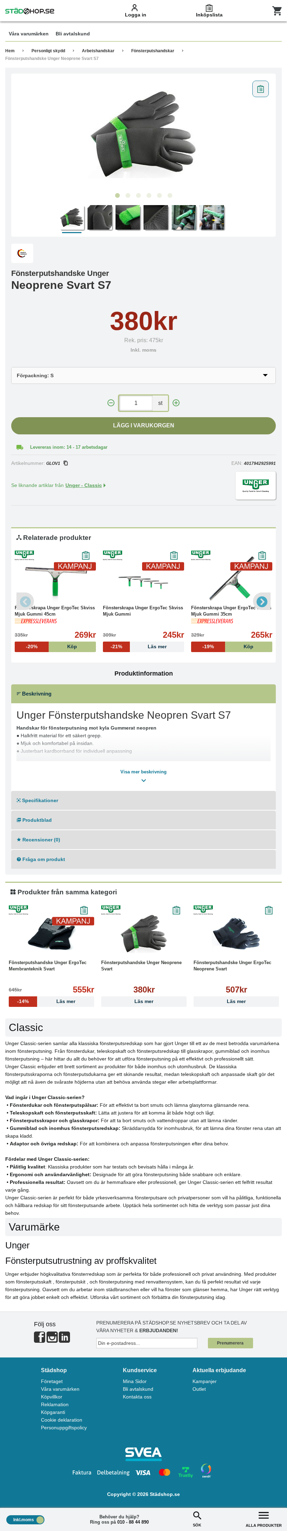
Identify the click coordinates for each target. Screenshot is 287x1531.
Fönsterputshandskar (152, 50)
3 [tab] (138, 195)
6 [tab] (169, 195)
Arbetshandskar (98, 50)
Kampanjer (204, 1381)
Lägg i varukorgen (143, 425)
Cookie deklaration (61, 1420)
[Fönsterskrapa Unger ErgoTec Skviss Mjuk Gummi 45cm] (55, 578)
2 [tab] (127, 195)
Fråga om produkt (43, 859)
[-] (110, 403)
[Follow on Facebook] (39, 1340)
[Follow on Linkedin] (64, 1340)
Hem (10, 50)
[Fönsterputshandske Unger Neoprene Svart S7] (143, 133)
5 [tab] (159, 195)
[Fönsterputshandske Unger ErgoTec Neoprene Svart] (236, 933)
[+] (176, 403)
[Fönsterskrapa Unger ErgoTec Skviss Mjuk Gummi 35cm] (231, 578)
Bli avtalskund (138, 1389)
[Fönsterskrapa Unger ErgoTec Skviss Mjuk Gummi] (143, 578)
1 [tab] (117, 195)
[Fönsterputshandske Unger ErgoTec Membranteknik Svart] (51, 933)
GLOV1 (53, 463)
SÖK (197, 1525)
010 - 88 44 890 (133, 1522)
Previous (25, 601)
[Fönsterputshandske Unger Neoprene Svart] (144, 933)
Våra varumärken (60, 1389)
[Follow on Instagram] (52, 1340)
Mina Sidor (135, 1381)
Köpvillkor (51, 1397)
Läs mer (143, 1001)
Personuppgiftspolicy (64, 1427)
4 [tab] (148, 195)
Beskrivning (36, 694)
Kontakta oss (137, 1397)
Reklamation (55, 1404)
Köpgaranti (53, 1412)
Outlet (199, 1389)
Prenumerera (230, 1343)
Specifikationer (39, 800)
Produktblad (36, 820)
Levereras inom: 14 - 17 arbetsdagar (68, 447)
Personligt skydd (48, 50)
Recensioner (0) (40, 839)
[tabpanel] (143, 133)
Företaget (52, 1381)
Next (262, 601)
